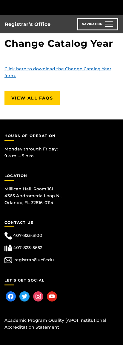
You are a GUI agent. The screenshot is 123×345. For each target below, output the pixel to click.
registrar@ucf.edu (34, 260)
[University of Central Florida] (45, 7)
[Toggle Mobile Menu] (117, 7)
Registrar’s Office (27, 24)
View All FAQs (32, 98)
